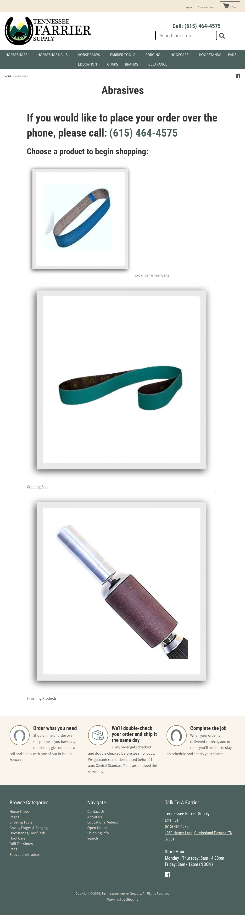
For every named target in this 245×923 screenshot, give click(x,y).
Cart (233, 7)
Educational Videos (102, 822)
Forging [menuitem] (152, 54)
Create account (207, 7)
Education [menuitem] (87, 64)
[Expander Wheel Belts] (81, 275)
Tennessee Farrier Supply (121, 893)
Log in (188, 7)
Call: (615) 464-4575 (197, 26)
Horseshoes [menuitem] (16, 54)
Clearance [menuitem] (157, 64)
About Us (94, 816)
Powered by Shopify (122, 899)
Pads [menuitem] (232, 54)
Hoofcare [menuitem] (180, 54)
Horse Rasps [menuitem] (89, 54)
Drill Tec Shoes (21, 843)
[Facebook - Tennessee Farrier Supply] (238, 76)
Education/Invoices (25, 854)
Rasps (14, 816)
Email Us (171, 820)
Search (92, 838)
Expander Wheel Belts (152, 275)
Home (8, 76)
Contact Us (96, 811)
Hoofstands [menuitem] (210, 54)
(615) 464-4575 (143, 133)
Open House (97, 827)
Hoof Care (17, 838)
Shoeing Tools (21, 822)
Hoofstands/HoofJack (27, 832)
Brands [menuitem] (131, 64)
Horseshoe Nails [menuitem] (52, 54)
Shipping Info (98, 832)
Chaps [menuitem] (112, 64)
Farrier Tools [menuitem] (122, 54)
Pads (13, 848)
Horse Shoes (19, 811)
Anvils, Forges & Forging (29, 827)
